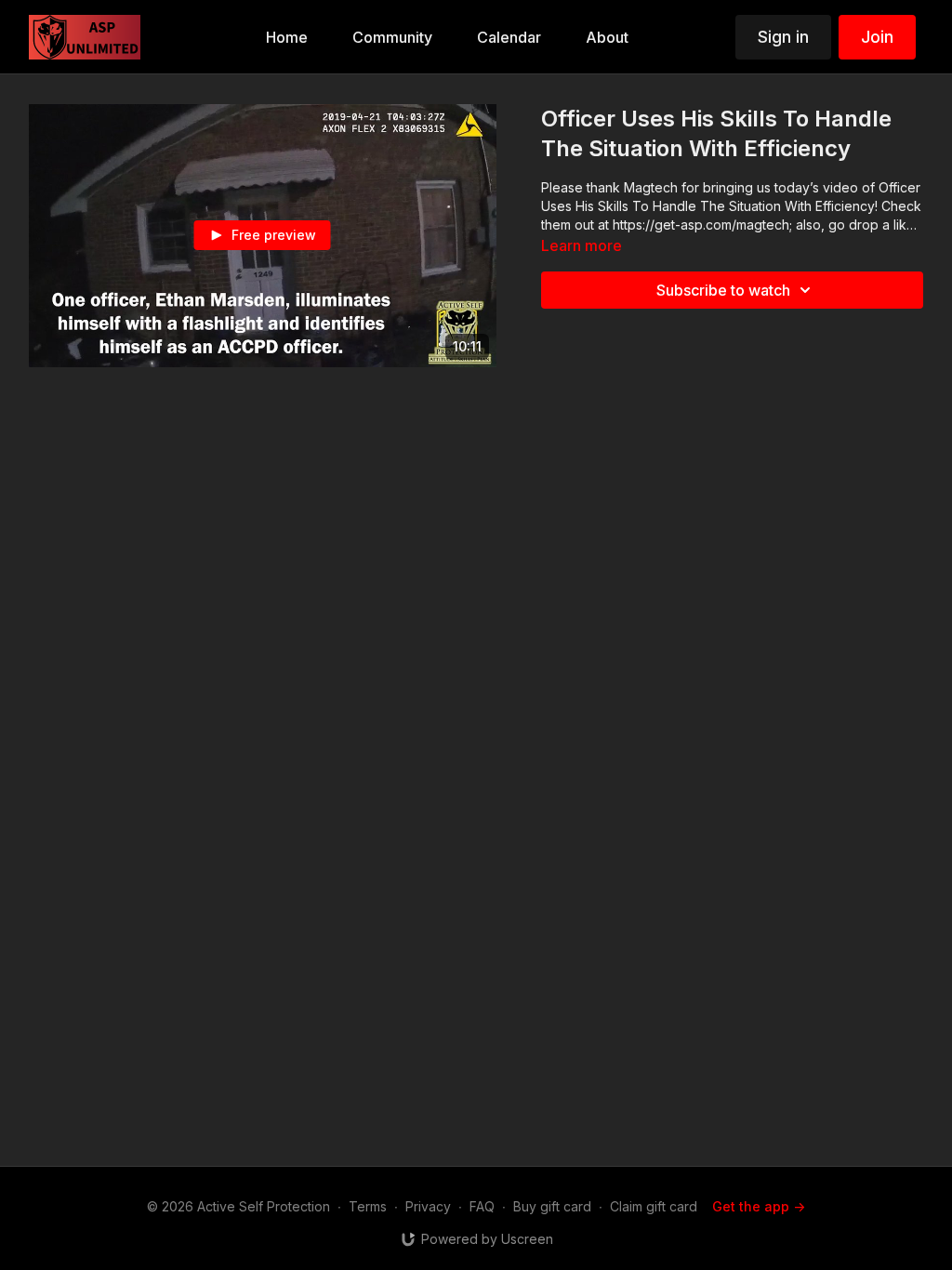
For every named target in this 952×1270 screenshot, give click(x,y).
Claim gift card (653, 1206)
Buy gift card (552, 1206)
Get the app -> (758, 1206)
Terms (368, 1206)
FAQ (482, 1206)
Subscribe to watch (723, 290)
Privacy (428, 1206)
